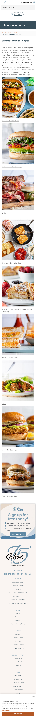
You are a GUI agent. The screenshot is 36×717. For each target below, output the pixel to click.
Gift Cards (18, 617)
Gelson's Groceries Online (18, 582)
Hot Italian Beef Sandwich (10, 121)
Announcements (13, 32)
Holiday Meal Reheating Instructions (18, 603)
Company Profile (18, 637)
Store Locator (18, 675)
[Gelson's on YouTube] (26, 574)
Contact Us (18, 665)
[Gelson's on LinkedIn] (22, 574)
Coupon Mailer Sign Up (18, 682)
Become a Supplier (18, 644)
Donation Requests (18, 648)
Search (18, 693)
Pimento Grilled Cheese (10, 358)
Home (4, 32)
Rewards (23, 2)
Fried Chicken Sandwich (10, 496)
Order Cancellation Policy (18, 599)
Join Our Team (18, 641)
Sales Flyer (29, 2)
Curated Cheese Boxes (18, 624)
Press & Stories (18, 658)
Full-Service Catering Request (18, 592)
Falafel (4, 404)
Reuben (4, 213)
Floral (18, 613)
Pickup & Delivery (19, 12)
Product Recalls (18, 662)
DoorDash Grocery (18, 585)
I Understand (18, 713)
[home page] (5, 2)
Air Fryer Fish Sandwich (9, 450)
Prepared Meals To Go (18, 596)
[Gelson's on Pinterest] (30, 574)
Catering (18, 589)
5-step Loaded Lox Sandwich (12, 167)
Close (33, 696)
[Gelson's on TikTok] (9, 574)
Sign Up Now (16, 534)
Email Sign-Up (18, 679)
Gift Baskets (18, 620)
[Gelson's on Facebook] (5, 574)
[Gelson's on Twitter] (18, 574)
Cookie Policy (6, 710)
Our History (18, 634)
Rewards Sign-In (18, 686)
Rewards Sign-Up (18, 689)
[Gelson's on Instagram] (13, 574)
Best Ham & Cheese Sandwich (12, 263)
